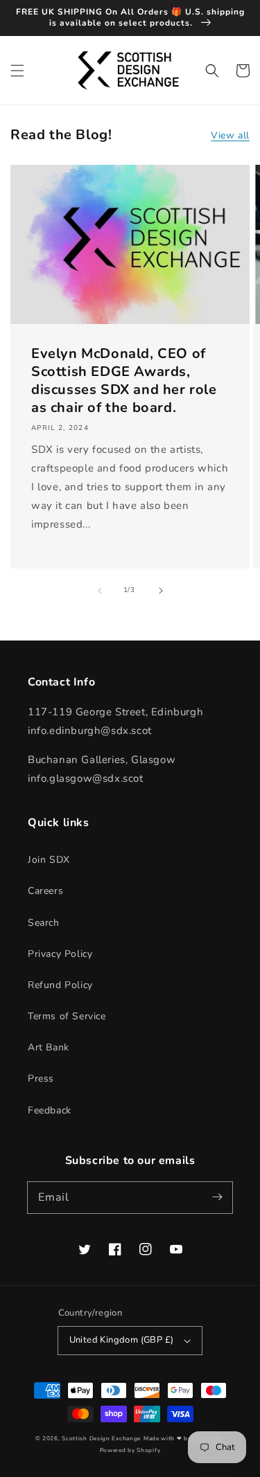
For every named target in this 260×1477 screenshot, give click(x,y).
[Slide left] (100, 590)
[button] (17, 70)
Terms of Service (67, 1016)
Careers (45, 890)
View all (230, 135)
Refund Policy (60, 985)
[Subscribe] (217, 1197)
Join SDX (49, 859)
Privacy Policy (60, 953)
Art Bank (48, 1047)
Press (41, 1078)
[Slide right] (161, 590)
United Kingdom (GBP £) (121, 1340)
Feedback (49, 1110)
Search (44, 922)
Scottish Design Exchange (101, 1438)
